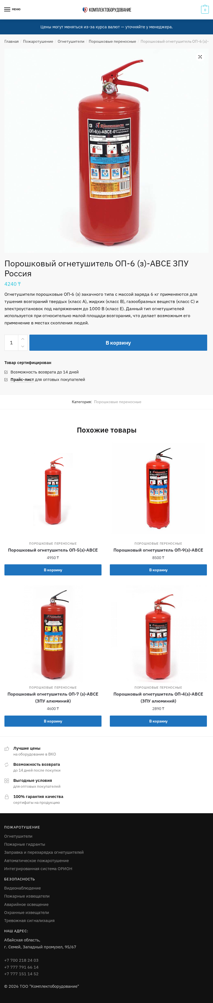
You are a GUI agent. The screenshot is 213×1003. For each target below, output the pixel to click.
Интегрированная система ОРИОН (38, 868)
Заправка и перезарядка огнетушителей (44, 852)
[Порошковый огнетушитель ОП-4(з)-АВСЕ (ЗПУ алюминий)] (158, 634)
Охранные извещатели (26, 912)
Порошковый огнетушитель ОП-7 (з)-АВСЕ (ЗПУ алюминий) (52, 697)
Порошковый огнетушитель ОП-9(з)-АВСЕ (158, 550)
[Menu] (7, 9)
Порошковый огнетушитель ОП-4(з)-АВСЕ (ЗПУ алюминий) (158, 697)
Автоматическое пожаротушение (36, 860)
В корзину (118, 342)
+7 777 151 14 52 (21, 973)
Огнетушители (71, 41)
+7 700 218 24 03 (21, 960)
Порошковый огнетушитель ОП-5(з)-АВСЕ (53, 550)
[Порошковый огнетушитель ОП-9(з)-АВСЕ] (158, 490)
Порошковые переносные (112, 41)
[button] (200, 56)
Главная (11, 41)
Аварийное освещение (26, 904)
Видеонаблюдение (22, 888)
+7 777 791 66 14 (21, 967)
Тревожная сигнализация (29, 920)
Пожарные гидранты (24, 844)
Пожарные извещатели (27, 896)
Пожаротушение (38, 41)
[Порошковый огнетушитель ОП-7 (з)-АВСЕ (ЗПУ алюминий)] (53, 634)
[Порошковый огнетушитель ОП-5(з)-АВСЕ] (53, 490)
